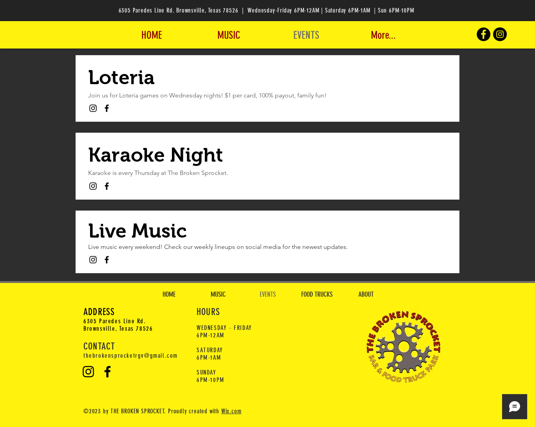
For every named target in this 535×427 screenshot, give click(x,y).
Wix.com (231, 411)
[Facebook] (483, 34)
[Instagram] (500, 34)
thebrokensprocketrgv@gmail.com (130, 355)
